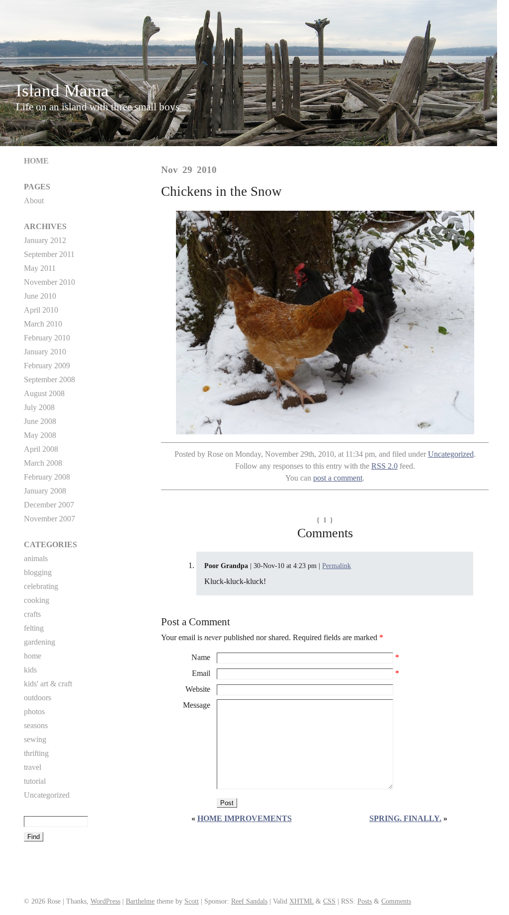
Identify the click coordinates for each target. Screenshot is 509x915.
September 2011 (49, 254)
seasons (36, 725)
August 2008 (44, 393)
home (32, 656)
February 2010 (47, 337)
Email (201, 673)
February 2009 (47, 365)
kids (30, 669)
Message (196, 705)
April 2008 (41, 449)
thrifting (36, 753)
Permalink (336, 566)
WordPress (105, 901)
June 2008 (40, 421)
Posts (364, 901)
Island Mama (62, 90)
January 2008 (45, 491)
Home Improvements (244, 818)
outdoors (37, 697)
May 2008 (40, 435)
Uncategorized (451, 454)
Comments (396, 901)
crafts (32, 614)
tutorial (35, 781)
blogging (38, 572)
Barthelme (140, 901)
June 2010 (40, 296)
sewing (35, 739)
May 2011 (40, 268)
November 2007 (49, 518)
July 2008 (39, 407)
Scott (191, 901)
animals (36, 558)
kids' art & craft (48, 683)
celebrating (41, 586)
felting (34, 628)
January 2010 (45, 351)
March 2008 (43, 463)
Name (200, 657)
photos (34, 711)
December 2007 (49, 504)
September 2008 (49, 379)
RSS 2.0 (384, 466)
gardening (39, 642)
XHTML (301, 901)
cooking (36, 600)
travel (32, 767)
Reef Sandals (249, 901)
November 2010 (49, 282)
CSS (329, 901)
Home (36, 161)
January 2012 (45, 240)
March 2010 (43, 324)
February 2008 (47, 477)
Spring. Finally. (405, 818)
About (34, 200)
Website (197, 689)
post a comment (337, 478)
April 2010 (41, 310)
